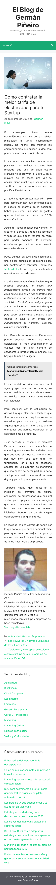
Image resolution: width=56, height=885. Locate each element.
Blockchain (10, 688)
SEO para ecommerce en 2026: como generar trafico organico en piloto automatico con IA (25, 793)
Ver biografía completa (17, 627)
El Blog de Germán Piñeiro (28, 17)
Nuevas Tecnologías (16, 730)
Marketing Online (14, 725)
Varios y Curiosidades (16, 736)
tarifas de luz (11, 269)
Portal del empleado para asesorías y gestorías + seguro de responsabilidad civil (26, 858)
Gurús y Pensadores (16, 714)
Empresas (10, 704)
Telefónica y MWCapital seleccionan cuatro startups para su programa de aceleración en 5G (27, 654)
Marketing (10, 720)
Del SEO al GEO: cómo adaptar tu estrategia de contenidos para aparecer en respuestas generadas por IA (27, 835)
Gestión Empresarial (33, 636)
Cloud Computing (14, 693)
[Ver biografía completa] (31, 627)
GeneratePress (30, 880)
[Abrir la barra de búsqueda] (52, 45)
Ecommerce (11, 698)
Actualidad (14, 636)
